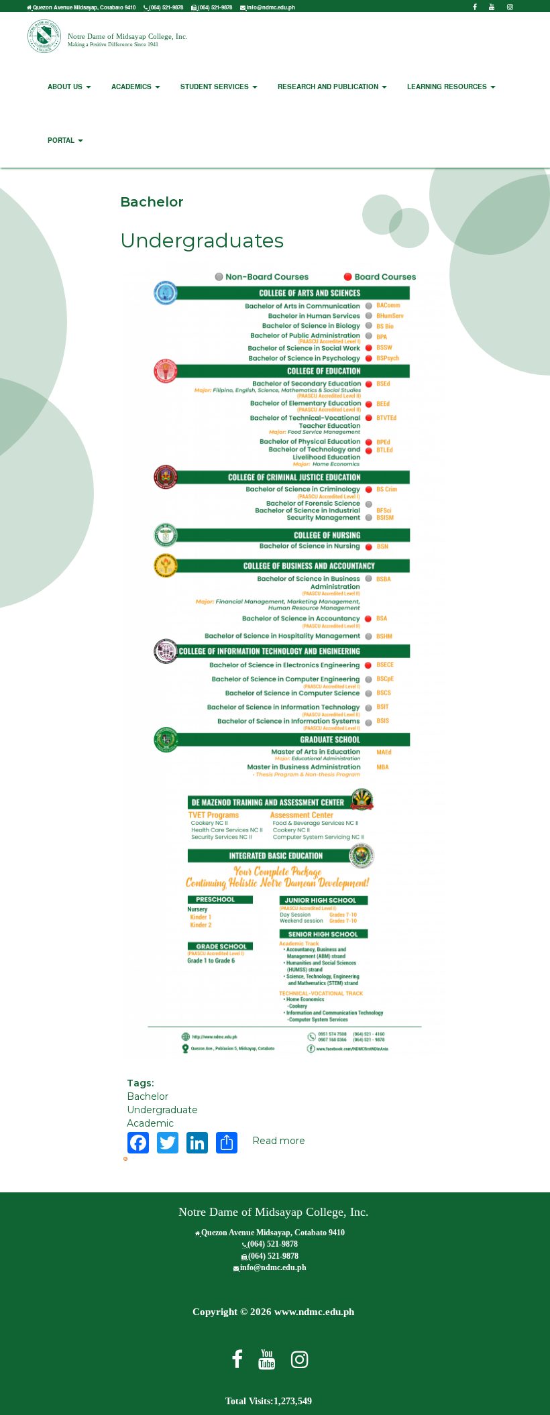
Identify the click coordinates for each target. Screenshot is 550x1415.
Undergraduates (202, 240)
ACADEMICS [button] (132, 86)
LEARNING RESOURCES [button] (448, 86)
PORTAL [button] (62, 140)
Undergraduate (162, 1110)
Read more (278, 1141)
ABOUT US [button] (66, 86)
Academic (150, 1123)
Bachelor (147, 1096)
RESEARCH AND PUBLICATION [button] (329, 86)
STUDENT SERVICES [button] (215, 86)
